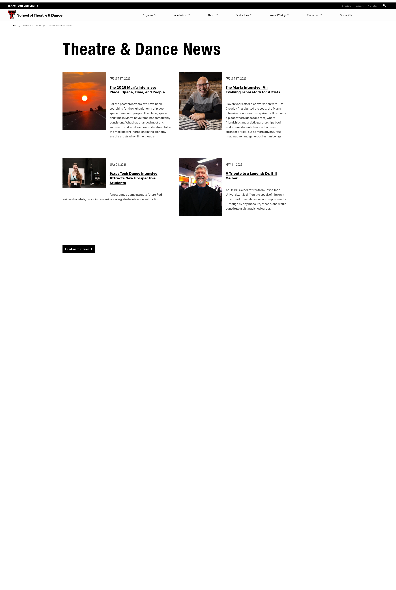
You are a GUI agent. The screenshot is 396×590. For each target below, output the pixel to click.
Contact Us (346, 15)
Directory (346, 5)
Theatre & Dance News (59, 25)
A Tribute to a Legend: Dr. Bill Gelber (251, 175)
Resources (312, 15)
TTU (13, 25)
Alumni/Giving (278, 15)
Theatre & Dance (32, 25)
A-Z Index (372, 5)
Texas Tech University (23, 5)
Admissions (180, 15)
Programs (147, 15)
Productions (242, 15)
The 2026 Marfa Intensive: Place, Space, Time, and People (137, 89)
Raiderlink (359, 5)
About (211, 15)
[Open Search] (384, 5)
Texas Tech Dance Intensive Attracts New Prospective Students (133, 177)
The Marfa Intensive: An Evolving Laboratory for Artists (253, 89)
